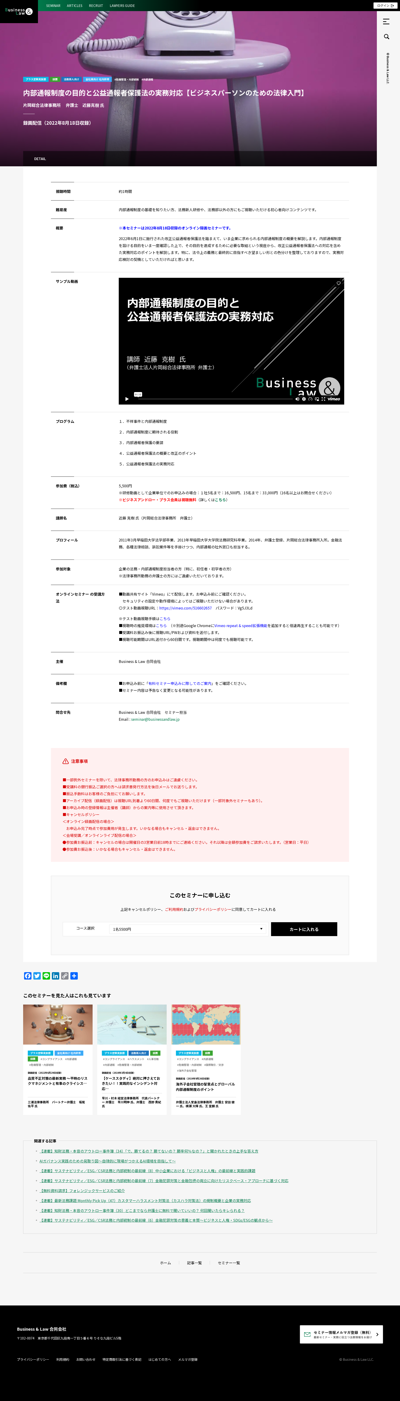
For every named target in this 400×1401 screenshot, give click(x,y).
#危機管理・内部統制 (126, 79)
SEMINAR (53, 5)
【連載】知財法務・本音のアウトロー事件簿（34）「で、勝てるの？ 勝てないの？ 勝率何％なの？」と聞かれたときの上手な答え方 (149, 1151)
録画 (55, 79)
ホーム (165, 1263)
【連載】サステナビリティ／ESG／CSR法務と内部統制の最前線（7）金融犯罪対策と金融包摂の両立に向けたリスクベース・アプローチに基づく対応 (164, 1180)
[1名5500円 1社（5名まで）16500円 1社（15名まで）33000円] (186, 929)
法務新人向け (71, 79)
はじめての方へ (159, 1359)
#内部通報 (147, 79)
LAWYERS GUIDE (122, 5)
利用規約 (62, 1359)
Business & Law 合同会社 (41, 1329)
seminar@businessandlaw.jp (155, 719)
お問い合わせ (86, 1359)
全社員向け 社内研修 (97, 79)
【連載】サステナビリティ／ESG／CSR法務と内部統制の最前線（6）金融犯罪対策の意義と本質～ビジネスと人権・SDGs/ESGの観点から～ (156, 1220)
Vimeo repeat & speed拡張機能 (240, 625)
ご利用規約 (174, 909)
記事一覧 (194, 1263)
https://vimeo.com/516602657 (185, 608)
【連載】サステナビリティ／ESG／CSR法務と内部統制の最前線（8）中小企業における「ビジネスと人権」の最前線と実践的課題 (147, 1170)
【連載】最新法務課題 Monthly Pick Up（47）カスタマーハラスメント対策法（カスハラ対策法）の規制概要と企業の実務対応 (145, 1200)
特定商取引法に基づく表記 (122, 1359)
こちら (165, 618)
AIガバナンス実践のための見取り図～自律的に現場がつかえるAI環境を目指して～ (108, 1161)
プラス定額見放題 (36, 79)
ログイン (383, 5)
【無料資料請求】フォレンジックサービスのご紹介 (82, 1190)
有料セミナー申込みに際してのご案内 (179, 683)
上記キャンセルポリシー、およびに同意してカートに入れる (198, 909)
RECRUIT (96, 5)
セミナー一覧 (229, 1263)
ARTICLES (74, 5)
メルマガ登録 (187, 1359)
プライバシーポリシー (212, 909)
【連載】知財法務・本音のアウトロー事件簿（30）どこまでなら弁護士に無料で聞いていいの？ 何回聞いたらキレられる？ (142, 1210)
